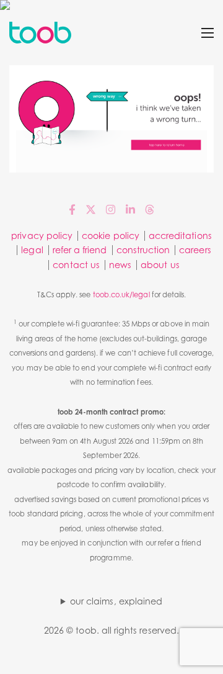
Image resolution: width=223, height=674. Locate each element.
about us (160, 264)
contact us (76, 264)
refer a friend (80, 250)
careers (195, 250)
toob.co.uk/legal (121, 294)
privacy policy (41, 235)
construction (143, 250)
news (120, 264)
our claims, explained (116, 601)
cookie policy (110, 235)
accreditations (180, 235)
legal (32, 250)
